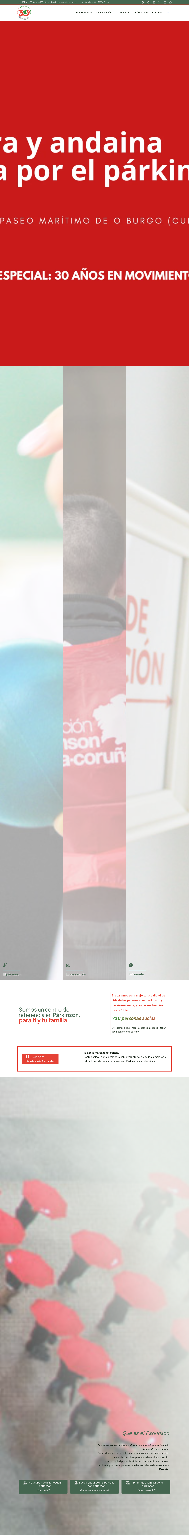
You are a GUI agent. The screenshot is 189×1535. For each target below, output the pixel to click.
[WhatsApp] (170, 2)
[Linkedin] (154, 2)
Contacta (157, 12)
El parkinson (82, 12)
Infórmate (139, 12)
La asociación (103, 12)
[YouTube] (165, 2)
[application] (90, 13)
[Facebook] (143, 2)
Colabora (124, 12)
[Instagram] (148, 2)
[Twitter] (159, 2)
